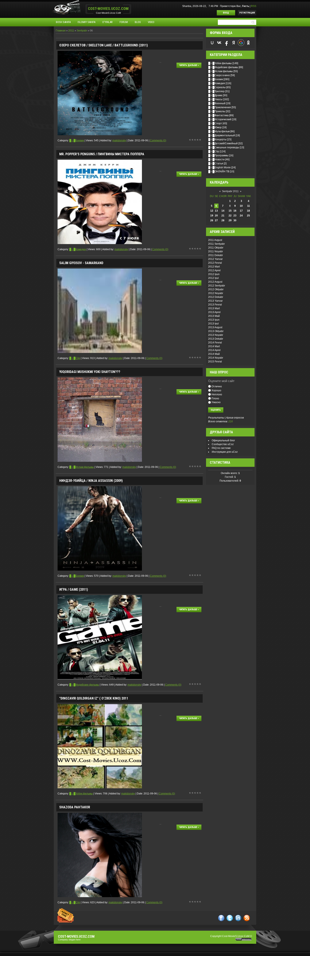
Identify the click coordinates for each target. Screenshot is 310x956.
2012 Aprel (214, 270)
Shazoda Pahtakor (74, 807)
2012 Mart (214, 266)
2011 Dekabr (215, 255)
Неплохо (217, 394)
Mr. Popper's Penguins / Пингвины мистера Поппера (101, 154)
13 (216, 210)
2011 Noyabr (215, 251)
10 (241, 205)
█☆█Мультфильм (219, 131)
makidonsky (119, 140)
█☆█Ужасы (215, 99)
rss (246, 918)
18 (248, 210)
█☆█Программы (218, 155)
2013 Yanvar (215, 300)
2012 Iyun (214, 274)
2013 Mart (214, 308)
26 (211, 220)
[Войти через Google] (241, 42)
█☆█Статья (215, 163)
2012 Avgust (215, 281)
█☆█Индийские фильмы (84, 684)
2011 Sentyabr (216, 243)
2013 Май (214, 316)
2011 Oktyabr (215, 247)
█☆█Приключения (219, 107)
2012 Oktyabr (216, 289)
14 (222, 210)
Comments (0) (158, 140)
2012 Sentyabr (216, 285)
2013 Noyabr (215, 335)
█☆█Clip (74, 358)
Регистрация (247, 12)
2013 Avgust (215, 327)
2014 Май (214, 353)
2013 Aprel (214, 312)
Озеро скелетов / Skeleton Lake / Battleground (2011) (103, 45)
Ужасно (216, 402)
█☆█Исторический (219, 119)
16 (234, 210)
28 (222, 220)
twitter (229, 918)
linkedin (238, 918)
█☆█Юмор (215, 127)
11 (248, 205)
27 (216, 220)
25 (248, 215)
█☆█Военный (216, 103)
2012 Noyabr (215, 293)
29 (230, 220)
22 (230, 215)
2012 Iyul (213, 278)
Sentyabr (82, 30)
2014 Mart (214, 346)
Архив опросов (235, 417)
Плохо (215, 398)
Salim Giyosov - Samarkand (81, 263)
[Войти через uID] (212, 42)
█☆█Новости (216, 159)
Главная (61, 30)
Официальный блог (223, 440)
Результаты (216, 417)
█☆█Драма (215, 95)
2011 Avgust (215, 240)
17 (241, 210)
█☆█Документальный (221, 135)
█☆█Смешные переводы (223, 147)
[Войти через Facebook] (226, 42)
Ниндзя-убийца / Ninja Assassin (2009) (91, 481)
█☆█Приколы (216, 111)
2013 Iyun (214, 319)
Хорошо (216, 390)
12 (211, 210)
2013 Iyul (213, 323)
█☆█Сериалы (217, 87)
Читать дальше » (189, 65)
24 (241, 215)
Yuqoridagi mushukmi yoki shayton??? (89, 372)
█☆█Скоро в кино (219, 75)
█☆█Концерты (217, 139)
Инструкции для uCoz (225, 451)
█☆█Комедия (77, 249)
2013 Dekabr (215, 338)
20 (216, 215)
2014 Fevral (215, 342)
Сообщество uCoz (223, 444)
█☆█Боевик (76, 140)
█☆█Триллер (216, 91)
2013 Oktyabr (216, 331)
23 (234, 215)
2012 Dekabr (215, 297)
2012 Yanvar (215, 259)
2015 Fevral (215, 361)
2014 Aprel (214, 350)
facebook (221, 918)
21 (222, 215)
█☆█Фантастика (218, 115)
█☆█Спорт (215, 123)
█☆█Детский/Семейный (223, 143)
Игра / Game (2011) (73, 589)
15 (230, 210)
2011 (71, 30)
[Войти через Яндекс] (233, 42)
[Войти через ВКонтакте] (219, 42)
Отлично (217, 386)
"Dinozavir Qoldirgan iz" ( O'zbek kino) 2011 (93, 698)
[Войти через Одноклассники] (248, 42)
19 (211, 215)
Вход (226, 12)
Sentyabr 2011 (230, 191)
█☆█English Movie (219, 167)
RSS (253, 6)
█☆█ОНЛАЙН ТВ (218, 171)
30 (234, 220)
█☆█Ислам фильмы (81, 467)
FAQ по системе (221, 448)
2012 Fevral (215, 262)
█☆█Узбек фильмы (81, 793)
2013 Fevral (215, 304)
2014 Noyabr (215, 357)
